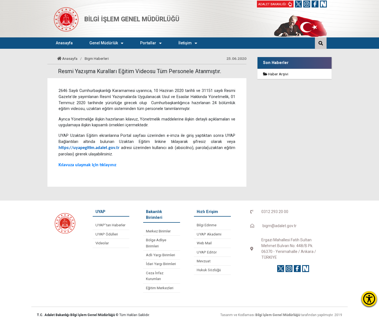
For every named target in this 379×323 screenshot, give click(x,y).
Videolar (102, 243)
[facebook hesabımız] (315, 4)
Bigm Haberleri (97, 58)
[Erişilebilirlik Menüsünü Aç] (369, 298)
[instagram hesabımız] (306, 4)
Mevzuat (204, 261)
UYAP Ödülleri (106, 234)
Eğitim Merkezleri (159, 288)
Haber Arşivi (277, 74)
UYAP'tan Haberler (110, 225)
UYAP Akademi (209, 234)
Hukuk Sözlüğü (209, 270)
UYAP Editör (207, 252)
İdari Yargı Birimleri (161, 264)
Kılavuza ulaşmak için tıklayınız (87, 165)
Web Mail (204, 243)
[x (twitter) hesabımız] (298, 4)
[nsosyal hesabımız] (323, 4)
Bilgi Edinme (206, 225)
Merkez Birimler (158, 231)
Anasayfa (69, 58)
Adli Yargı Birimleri (160, 255)
